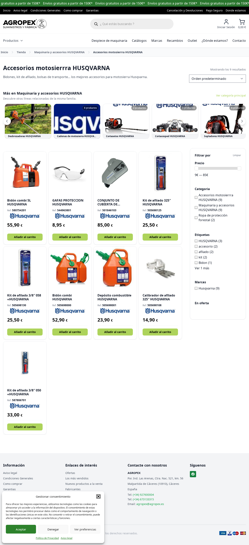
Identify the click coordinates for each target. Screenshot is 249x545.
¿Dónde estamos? (215, 40)
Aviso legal (66, 538)
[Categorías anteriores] (7, 121)
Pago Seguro (214, 10)
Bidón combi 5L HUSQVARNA (19, 202)
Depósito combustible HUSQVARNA (114, 297)
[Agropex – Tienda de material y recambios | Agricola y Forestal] (24, 24)
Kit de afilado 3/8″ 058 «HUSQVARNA (24, 297)
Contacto (239, 40)
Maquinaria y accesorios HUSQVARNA (59, 52)
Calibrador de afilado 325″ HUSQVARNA (159, 297)
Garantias (92, 10)
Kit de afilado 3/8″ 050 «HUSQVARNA (24, 392)
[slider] (196, 168)
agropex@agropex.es (150, 504)
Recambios (175, 40)
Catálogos (139, 40)
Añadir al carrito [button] (25, 237)
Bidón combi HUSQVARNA (62, 297)
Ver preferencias (85, 529)
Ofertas (70, 473)
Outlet (192, 40)
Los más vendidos (77, 478)
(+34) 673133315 (143, 499)
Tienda (21, 52)
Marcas (156, 40)
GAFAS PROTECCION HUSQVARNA (67, 202)
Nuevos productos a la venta (84, 484)
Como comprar (73, 10)
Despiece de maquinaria (109, 40)
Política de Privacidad (47, 538)
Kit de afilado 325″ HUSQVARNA (157, 202)
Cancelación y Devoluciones (185, 10)
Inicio (6, 10)
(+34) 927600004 (143, 494)
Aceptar (21, 529)
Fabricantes (73, 489)
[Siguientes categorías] (242, 121)
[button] (98, 496)
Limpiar (237, 155)
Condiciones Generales (45, 10)
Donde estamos (236, 10)
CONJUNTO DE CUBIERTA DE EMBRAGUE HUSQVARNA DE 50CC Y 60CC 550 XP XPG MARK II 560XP (115, 202)
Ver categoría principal (231, 95)
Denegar (53, 529)
